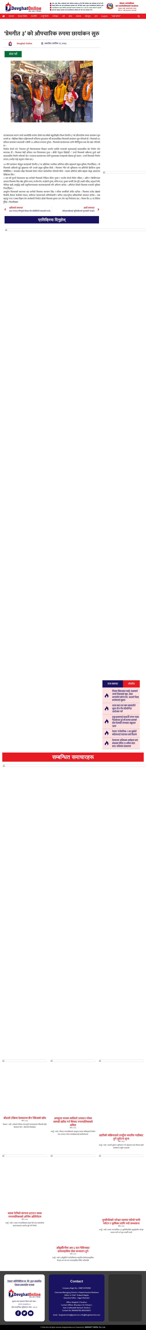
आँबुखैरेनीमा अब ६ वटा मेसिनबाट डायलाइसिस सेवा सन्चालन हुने (73, 1250)
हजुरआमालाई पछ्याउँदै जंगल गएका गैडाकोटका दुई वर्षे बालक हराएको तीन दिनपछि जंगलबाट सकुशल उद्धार (125, 721)
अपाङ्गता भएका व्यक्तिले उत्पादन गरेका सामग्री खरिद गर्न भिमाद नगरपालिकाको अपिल (73, 1122)
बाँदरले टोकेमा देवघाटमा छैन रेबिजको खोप (25, 1118)
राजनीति (34, 16)
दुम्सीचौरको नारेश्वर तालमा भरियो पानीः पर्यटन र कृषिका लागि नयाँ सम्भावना (121, 1222)
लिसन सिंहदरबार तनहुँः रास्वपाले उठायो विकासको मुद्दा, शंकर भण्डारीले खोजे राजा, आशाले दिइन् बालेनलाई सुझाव (125, 695)
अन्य (96, 16)
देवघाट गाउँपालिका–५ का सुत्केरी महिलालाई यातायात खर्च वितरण (124, 733)
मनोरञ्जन (55, 16)
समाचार (11, 16)
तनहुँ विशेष (44, 16)
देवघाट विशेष (22, 16)
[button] (139, 16)
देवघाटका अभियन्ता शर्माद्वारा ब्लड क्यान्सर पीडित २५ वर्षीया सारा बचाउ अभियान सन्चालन (125, 743)
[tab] (112, 683)
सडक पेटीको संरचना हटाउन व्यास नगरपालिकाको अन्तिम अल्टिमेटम (25, 1215)
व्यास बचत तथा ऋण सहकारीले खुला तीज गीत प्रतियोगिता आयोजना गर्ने (124, 709)
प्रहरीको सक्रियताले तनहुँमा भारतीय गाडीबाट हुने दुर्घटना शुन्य (121, 1137)
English (104, 16)
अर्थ (63, 16)
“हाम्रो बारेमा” (116, 16)
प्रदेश (70, 16)
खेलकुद (88, 16)
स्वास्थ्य (78, 16)
